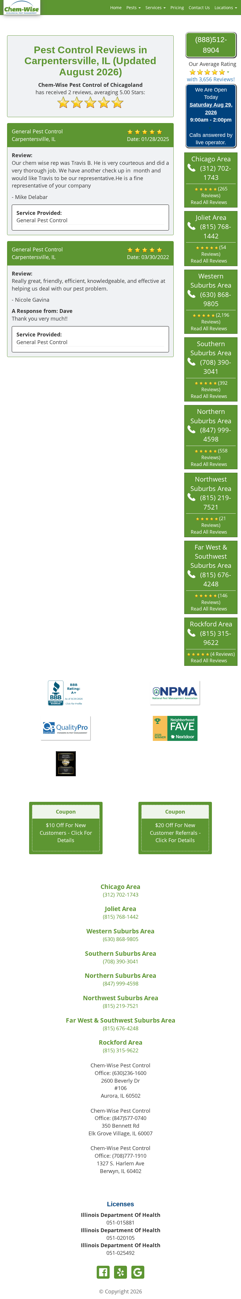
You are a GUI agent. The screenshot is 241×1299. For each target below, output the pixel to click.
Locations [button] (224, 7)
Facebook (103, 1272)
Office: (120, 1072)
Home (116, 7)
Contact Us (199, 7)
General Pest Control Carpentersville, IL (37, 135)
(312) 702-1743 (215, 173)
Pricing (177, 7)
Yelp (120, 1272)
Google (137, 1272)
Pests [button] (132, 7)
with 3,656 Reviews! (211, 79)
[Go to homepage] (22, 6)
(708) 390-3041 (215, 367)
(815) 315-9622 (215, 638)
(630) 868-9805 (215, 299)
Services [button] (154, 7)
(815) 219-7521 (215, 502)
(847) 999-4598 (215, 434)
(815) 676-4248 (215, 579)
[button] (211, 195)
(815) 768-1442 (215, 231)
